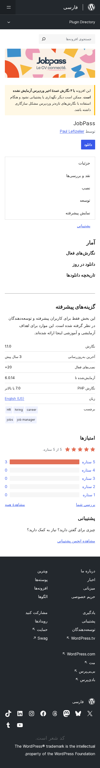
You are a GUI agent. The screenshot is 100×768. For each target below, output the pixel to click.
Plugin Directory (82, 22)
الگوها (43, 596)
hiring (19, 409)
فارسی (78, 701)
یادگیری (89, 612)
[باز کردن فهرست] (8, 7)
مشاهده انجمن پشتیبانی (76, 540)
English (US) (14, 398)
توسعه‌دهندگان (83, 629)
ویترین (42, 570)
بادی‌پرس (85, 679)
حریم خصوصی (83, 596)
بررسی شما (85, 504)
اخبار (91, 579)
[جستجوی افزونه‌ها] (44, 39)
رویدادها (41, 621)
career (31, 409)
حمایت (40, 629)
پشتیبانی (83, 225)
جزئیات (84, 163)
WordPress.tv (80, 638)
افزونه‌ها (41, 588)
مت (89, 662)
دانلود (88, 144)
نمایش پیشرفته (78, 212)
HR (9, 409)
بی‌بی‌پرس (84, 671)
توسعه (85, 200)
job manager (26, 419)
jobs (10, 419)
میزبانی (89, 588)
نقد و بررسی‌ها (78, 175)
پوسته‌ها (41, 579)
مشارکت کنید (36, 612)
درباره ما (88, 570)
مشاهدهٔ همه (15, 504)
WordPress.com (78, 654)
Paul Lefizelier (72, 131)
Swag (40, 638)
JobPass (84, 123)
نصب (86, 188)
